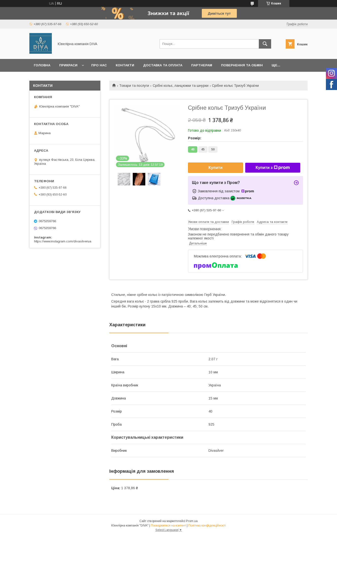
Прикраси (68, 65)
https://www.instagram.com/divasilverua (62, 241)
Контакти (125, 65)
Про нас (99, 65)
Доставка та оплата (162, 65)
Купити (215, 167)
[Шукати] (265, 44)
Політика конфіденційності (207, 525)
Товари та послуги (134, 86)
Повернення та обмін (242, 65)
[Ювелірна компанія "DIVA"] (40, 52)
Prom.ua (192, 521)
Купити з (264, 167)
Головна (42, 65)
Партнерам (201, 65)
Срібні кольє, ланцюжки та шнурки (180, 86)
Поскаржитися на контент (168, 525)
